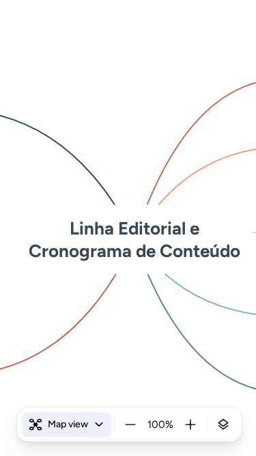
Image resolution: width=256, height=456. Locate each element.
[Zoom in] (190, 424)
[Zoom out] (130, 424)
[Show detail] (223, 424)
